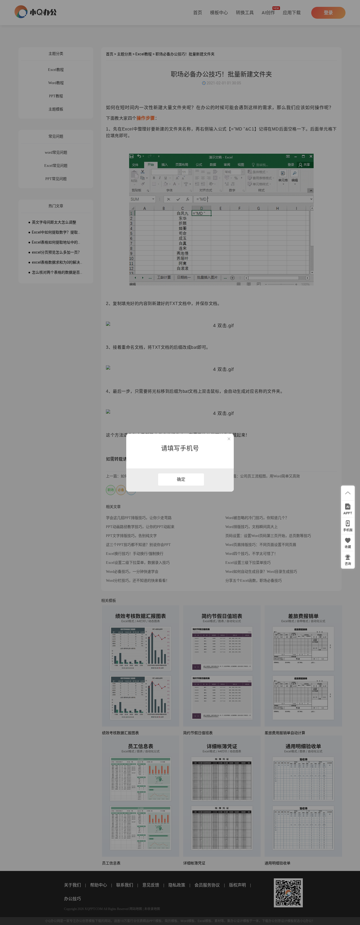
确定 (181, 479)
